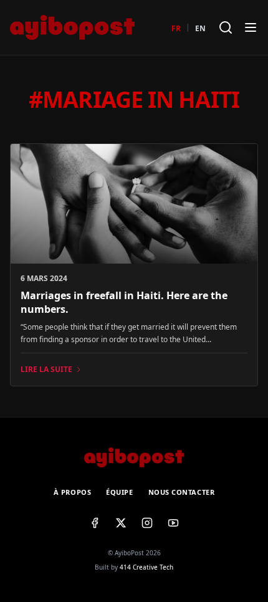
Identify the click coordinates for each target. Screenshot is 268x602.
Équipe (119, 492)
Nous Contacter (181, 492)
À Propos (72, 492)
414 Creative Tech (146, 567)
